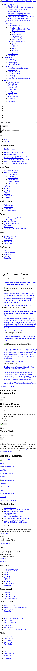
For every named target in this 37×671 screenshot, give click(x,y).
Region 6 (7, 194)
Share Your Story (9, 253)
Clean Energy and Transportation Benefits (17, 159)
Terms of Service (9, 605)
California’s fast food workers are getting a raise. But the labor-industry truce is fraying (20, 283)
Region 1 (7, 185)
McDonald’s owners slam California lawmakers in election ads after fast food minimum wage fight (20, 313)
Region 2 (7, 187)
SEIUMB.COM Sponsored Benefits (15, 156)
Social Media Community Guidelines (15, 607)
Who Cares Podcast (10, 236)
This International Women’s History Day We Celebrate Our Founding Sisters (19, 368)
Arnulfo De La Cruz (14, 174)
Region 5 (7, 192)
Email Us (3, 561)
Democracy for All (10, 208)
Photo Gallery (8, 243)
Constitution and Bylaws (11, 223)
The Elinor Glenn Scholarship (13, 158)
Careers (6, 256)
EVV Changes (8, 220)
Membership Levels (10, 221)
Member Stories (9, 241)
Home (6, 139)
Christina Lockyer (13, 181)
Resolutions (7, 225)
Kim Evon (11, 176)
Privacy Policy (8, 609)
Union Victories (9, 195)
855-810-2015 (4, 558)
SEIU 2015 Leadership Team (13, 172)
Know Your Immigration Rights (14, 218)
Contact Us (7, 197)
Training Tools (8, 227)
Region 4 (7, 190)
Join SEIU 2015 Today (7, 386)
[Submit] (1, 400)
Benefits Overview (10, 149)
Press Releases (8, 238)
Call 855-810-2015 (6, 533)
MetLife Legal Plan (10, 154)
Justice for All (8, 205)
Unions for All (8, 207)
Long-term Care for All (11, 210)
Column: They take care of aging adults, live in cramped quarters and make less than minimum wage (20, 338)
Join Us (6, 141)
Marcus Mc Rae (13, 178)
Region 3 (7, 188)
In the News (8, 240)
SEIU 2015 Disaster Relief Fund (14, 161)
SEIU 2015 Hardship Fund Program (15, 163)
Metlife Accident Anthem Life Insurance (16, 151)
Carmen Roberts (13, 179)
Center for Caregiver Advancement (15, 228)
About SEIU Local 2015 (11, 171)
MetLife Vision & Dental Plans (13, 152)
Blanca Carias (12, 183)
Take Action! (8, 254)
